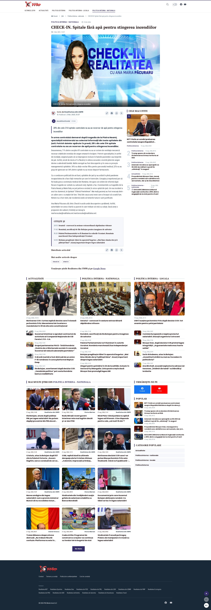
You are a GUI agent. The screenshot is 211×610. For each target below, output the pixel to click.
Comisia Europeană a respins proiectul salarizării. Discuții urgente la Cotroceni (161, 335)
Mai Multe (78, 549)
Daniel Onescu (53, 532)
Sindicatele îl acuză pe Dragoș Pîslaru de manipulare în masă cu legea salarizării (113, 538)
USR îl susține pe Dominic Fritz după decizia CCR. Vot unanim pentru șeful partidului (158, 322)
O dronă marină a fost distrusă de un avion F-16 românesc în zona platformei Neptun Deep (55, 360)
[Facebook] (181, 4)
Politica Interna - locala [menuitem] (79, 10)
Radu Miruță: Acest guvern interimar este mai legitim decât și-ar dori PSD (77, 418)
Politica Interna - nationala (76, 16)
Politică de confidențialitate (68, 576)
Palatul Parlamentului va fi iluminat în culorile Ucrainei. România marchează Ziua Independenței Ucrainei (86, 234)
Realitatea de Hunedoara (106, 593)
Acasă (55, 16)
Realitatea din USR (110, 589)
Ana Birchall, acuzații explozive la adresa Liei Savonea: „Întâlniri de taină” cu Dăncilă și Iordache (164, 368)
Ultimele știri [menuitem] (30, 10)
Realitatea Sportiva (56, 589)
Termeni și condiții (51, 576)
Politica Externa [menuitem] (58, 10)
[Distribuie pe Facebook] (112, 113)
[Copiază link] (107, 113)
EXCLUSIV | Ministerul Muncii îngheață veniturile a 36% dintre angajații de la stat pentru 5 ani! (145, 192)
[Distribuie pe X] (121, 113)
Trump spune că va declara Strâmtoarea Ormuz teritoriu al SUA (145, 155)
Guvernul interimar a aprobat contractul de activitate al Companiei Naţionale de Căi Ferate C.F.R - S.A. (55, 337)
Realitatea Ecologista (154, 589)
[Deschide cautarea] (167, 4)
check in (56, 262)
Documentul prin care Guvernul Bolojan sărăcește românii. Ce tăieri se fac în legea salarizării (112, 498)
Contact (41, 576)
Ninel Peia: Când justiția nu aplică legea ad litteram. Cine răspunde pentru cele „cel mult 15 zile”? (113, 418)
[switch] (174, 4)
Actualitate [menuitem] (43, 10)
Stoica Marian (90, 412)
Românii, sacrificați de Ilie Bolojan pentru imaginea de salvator (85, 229)
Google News (99, 268)
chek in (66, 262)
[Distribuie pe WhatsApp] (117, 113)
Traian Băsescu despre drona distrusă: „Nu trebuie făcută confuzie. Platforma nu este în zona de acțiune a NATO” (40, 539)
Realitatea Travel (121, 593)
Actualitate (136, 174)
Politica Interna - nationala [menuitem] (103, 10)
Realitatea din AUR (58, 593)
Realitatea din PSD (82, 589)
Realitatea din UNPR (73, 112)
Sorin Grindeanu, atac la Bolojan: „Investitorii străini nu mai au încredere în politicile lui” (162, 357)
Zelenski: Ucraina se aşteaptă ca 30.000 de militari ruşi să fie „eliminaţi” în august (145, 167)
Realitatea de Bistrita (73, 593)
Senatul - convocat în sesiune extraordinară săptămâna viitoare (85, 225)
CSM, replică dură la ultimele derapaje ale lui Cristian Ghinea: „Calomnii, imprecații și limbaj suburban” (77, 459)
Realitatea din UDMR (124, 589)
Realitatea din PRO (44, 593)
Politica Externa (133, 146)
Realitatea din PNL (96, 589)
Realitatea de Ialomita (89, 593)
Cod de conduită (85, 576)
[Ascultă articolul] (206, 593)
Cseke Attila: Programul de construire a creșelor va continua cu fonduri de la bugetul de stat (77, 538)
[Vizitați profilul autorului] (53, 113)
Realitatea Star (69, 589)
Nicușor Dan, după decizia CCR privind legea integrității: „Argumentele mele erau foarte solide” (163, 345)
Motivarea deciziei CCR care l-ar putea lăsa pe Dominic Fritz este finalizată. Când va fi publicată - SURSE (113, 459)
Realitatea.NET (43, 589)
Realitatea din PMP (139, 589)
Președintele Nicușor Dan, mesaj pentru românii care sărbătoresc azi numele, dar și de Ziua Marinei (146, 178)
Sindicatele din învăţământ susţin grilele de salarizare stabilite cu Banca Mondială (78, 498)
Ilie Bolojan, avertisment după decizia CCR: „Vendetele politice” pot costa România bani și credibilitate (55, 371)
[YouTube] (185, 4)
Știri (62, 16)
